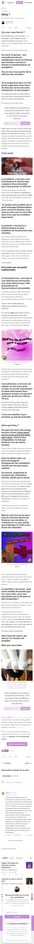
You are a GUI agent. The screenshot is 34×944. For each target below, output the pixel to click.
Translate (5, 11)
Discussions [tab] (19, 858)
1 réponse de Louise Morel (15, 840)
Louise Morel (9, 21)
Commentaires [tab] (7, 776)
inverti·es (18, 364)
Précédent (8, 763)
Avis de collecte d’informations (15, 933)
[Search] (31, 858)
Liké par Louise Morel (13, 795)
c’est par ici (19, 727)
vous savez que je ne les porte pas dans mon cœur (15, 435)
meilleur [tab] (5, 858)
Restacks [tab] (15, 776)
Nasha (7, 793)
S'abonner (20, 2)
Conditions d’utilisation (13, 929)
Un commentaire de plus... (9, 849)
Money (3, 8)
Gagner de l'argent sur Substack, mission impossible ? (9, 865)
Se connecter (28, 2)
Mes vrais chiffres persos (9, 870)
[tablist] (10, 776)
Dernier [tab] (11, 858)
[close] (28, 887)
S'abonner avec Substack (18, 923)
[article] (17, 869)
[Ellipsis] (31, 792)
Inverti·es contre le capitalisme (21, 717)
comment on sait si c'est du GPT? (11, 880)
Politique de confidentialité (17, 935)
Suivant (27, 763)
